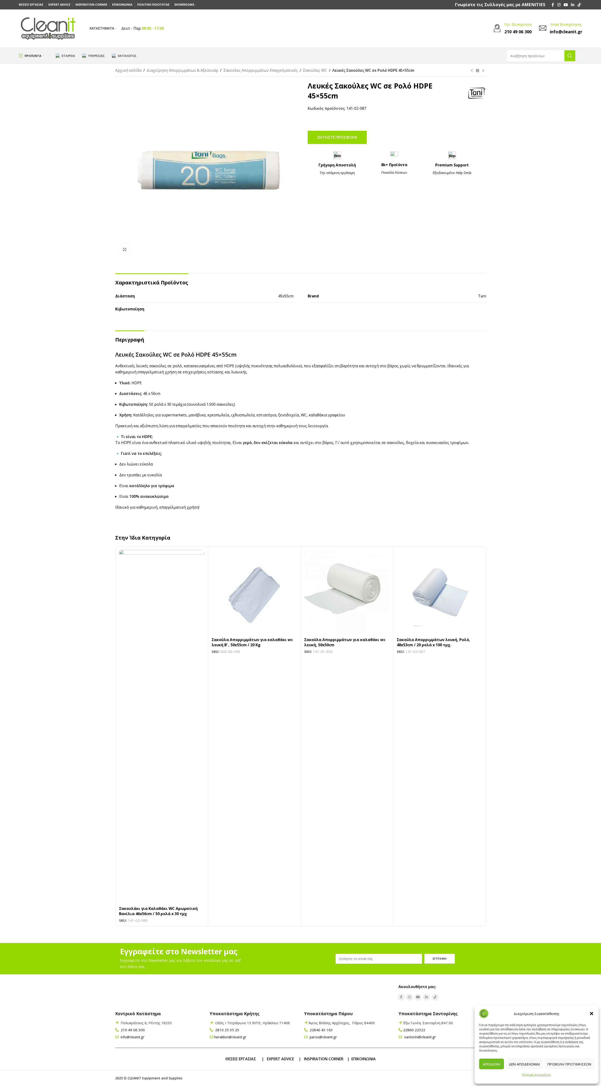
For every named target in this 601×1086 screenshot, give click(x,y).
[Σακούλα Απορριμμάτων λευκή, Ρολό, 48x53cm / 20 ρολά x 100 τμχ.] (439, 592)
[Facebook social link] (553, 4)
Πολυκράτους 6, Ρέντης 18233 (146, 1022)
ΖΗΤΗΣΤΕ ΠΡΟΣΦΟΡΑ (337, 137)
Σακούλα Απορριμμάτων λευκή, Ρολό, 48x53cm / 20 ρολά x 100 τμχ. (433, 642)
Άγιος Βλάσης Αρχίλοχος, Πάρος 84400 (342, 1022)
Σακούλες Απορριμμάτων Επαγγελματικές (260, 70)
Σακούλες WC (315, 70)
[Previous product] (472, 71)
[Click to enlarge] (125, 249)
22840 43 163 (321, 1029)
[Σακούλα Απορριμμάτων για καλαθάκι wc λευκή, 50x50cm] (346, 592)
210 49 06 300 (132, 1029)
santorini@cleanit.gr (419, 1037)
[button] (591, 1013)
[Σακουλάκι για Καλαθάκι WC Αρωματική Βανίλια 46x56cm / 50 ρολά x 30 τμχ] (161, 727)
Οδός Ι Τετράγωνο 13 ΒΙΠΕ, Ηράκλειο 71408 (252, 1022)
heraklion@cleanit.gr (230, 1037)
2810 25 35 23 (226, 1029)
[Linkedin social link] (573, 4)
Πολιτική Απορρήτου (536, 1075)
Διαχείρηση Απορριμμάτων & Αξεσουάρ (182, 70)
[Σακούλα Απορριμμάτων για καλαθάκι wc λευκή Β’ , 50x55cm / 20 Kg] (254, 592)
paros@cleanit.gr (323, 1037)
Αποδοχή (491, 1064)
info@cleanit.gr (132, 1037)
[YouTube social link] (565, 4)
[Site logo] (48, 28)
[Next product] (483, 71)
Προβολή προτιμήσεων (569, 1064)
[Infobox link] (500, 4)
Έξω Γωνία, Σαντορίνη (428, 1022)
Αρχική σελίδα (128, 70)
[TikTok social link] (579, 4)
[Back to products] (477, 71)
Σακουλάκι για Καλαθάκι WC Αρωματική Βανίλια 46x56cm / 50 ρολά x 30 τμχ (158, 911)
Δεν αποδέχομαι (524, 1064)
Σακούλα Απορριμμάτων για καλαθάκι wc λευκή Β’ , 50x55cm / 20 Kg (252, 642)
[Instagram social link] (559, 4)
